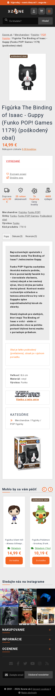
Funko (13, 216)
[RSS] (47, 663)
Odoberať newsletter (38, 674)
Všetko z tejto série (27, 399)
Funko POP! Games (28, 216)
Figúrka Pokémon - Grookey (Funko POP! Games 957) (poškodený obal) (41, 542)
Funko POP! (34, 212)
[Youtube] (32, 663)
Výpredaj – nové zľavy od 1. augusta (29, 2)
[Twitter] (25, 663)
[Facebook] (18, 663)
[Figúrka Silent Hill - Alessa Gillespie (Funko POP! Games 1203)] (14, 514)
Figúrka (23, 212)
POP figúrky (16, 424)
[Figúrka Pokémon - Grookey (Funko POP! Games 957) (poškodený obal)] (41, 514)
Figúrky (36, 420)
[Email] (11, 663)
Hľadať (45, 21)
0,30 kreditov (29, 149)
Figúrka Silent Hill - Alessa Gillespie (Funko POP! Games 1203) (14, 542)
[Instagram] (39, 663)
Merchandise (22, 420)
